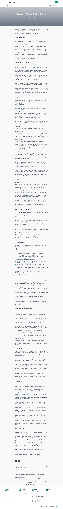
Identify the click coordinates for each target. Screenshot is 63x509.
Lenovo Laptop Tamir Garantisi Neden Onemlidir (30, 476)
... (32, 482)
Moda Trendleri (10, 2)
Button (57, 2)
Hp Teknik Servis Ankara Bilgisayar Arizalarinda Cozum (42, 476)
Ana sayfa (6, 5)
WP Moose (56, 506)
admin (29, 20)
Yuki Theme (48, 506)
